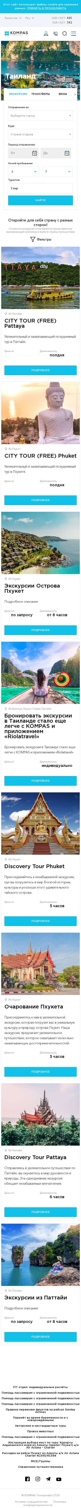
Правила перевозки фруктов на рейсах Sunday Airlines (40, 1411)
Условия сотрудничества (31, 1501)
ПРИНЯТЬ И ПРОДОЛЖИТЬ (46, 8)
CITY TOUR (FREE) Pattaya (30, 324)
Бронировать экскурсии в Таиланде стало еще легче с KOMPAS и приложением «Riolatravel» (38, 726)
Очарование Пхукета (33, 1007)
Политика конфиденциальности (44, 1503)
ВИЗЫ (63, 94)
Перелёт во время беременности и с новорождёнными (40, 1419)
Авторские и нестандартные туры (40, 1426)
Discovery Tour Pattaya (35, 1157)
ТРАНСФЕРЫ (40, 94)
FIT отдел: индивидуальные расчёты (40, 1387)
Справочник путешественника (40, 1467)
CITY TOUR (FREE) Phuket (40, 456)
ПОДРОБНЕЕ (40, 370)
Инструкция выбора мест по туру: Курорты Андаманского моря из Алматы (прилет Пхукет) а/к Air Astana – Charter (40, 1445)
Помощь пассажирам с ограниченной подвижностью (41, 1393)
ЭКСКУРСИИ (18, 94)
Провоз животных (40, 1431)
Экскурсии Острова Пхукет (32, 589)
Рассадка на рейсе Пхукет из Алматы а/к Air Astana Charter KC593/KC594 (40, 1454)
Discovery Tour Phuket (34, 866)
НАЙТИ (40, 200)
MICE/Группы (40, 1461)
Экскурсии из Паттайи (35, 1297)
